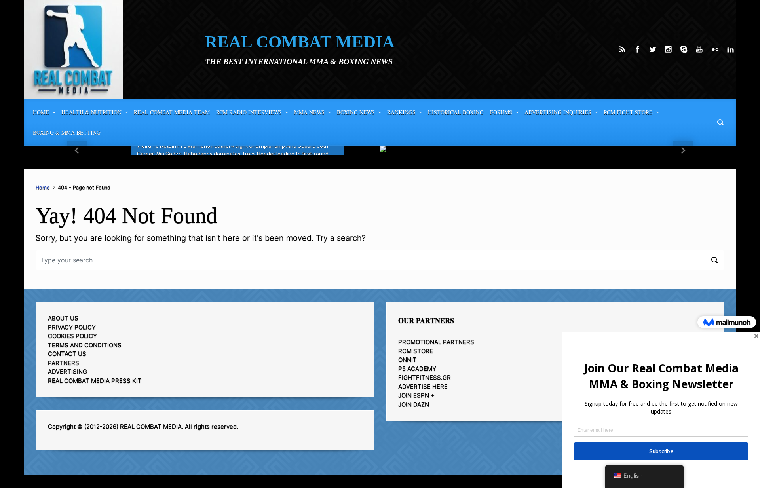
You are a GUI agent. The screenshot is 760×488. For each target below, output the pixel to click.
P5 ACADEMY (417, 368)
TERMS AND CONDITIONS (85, 345)
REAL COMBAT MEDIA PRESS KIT (95, 380)
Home (42, 187)
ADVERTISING (67, 371)
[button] (77, 150)
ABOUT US (63, 318)
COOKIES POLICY (72, 336)
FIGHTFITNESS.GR (424, 377)
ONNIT (407, 359)
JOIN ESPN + (416, 395)
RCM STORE (415, 351)
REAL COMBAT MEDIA (300, 41)
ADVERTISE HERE (423, 386)
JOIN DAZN (413, 404)
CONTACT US (67, 353)
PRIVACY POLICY (72, 327)
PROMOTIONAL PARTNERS (436, 342)
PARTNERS (63, 362)
